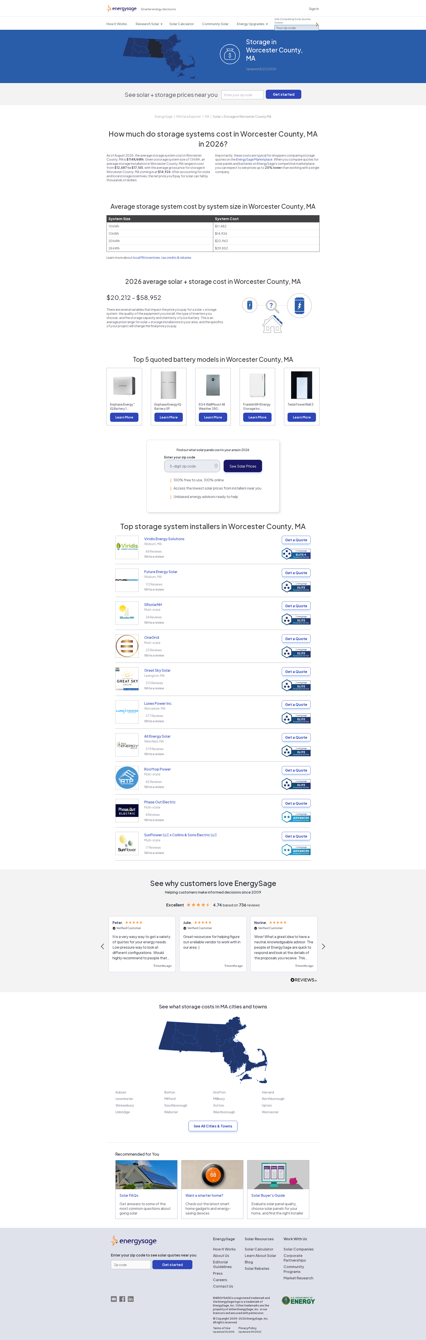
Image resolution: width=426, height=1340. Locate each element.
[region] (213, 946)
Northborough (273, 1098)
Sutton (218, 1105)
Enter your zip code (179, 457)
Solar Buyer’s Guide (268, 1195)
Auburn (120, 1092)
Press (218, 1273)
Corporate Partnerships (295, 1257)
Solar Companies (299, 1249)
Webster (171, 1112)
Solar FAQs (129, 1195)
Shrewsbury (124, 1105)
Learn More (124, 417)
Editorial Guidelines (222, 1264)
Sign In (314, 8)
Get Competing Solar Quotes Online (292, 21)
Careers (220, 1279)
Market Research (298, 1278)
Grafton (219, 1092)
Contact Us (223, 1286)
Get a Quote (296, 540)
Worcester (270, 1112)
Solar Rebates (257, 1268)
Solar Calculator (259, 1249)
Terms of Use (221, 1328)
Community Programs (294, 1269)
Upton (267, 1105)
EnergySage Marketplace (254, 159)
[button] (103, 946)
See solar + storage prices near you (171, 94)
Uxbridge (122, 1112)
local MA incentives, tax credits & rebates (162, 257)
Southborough (175, 1105)
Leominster (124, 1098)
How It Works (224, 1249)
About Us (221, 1255)
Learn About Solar (260, 1255)
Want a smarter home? (204, 1195)
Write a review (154, 556)
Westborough (224, 1112)
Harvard (268, 1092)
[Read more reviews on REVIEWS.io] (303, 980)
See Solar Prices (242, 466)
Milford (170, 1098)
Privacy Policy (247, 1328)
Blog (249, 1262)
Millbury (219, 1098)
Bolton (169, 1092)
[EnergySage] (133, 1244)
